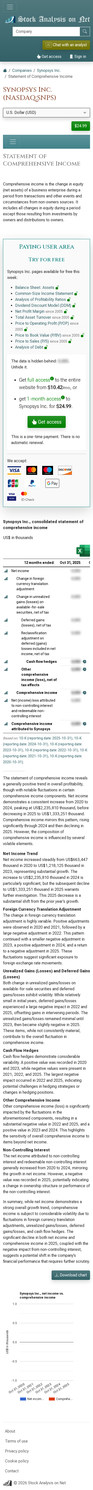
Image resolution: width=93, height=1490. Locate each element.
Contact (12, 1471)
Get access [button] (49, 422)
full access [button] (39, 380)
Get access (51, 56)
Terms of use (16, 1441)
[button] (6, 571)
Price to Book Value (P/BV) (47, 335)
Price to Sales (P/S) (41, 341)
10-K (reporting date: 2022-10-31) (51, 750)
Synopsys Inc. (49, 70)
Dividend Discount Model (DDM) (43, 305)
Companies (22, 70)
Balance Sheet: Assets (35, 287)
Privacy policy (17, 1451)
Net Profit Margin (39, 311)
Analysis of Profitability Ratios (41, 299)
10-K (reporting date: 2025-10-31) (45, 738)
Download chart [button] (73, 1275)
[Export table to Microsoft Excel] (83, 551)
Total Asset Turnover (42, 317)
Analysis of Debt (29, 347)
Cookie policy (17, 1461)
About (10, 1431)
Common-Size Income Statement (44, 293)
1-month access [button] (44, 399)
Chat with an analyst (67, 45)
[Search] (85, 31)
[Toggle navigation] (10, 7)
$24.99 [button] (81, 126)
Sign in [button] (79, 56)
